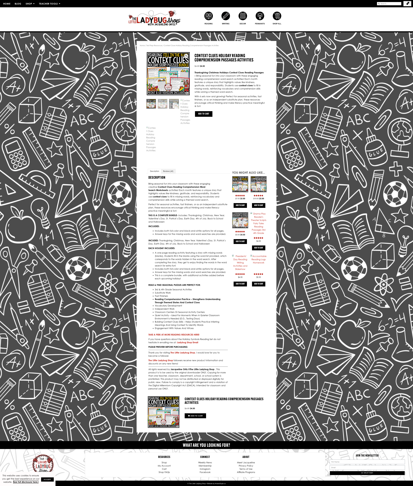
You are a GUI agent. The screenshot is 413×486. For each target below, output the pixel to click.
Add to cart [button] (240, 205)
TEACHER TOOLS (48, 3)
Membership (205, 465)
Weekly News (205, 462)
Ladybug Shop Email (187, 342)
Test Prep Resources (154, 45)
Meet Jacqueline (246, 462)
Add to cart (203, 114)
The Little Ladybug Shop (161, 360)
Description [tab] (154, 171)
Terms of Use (246, 469)
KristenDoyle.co (220, 483)
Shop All (277, 24)
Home (6, 3)
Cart (164, 469)
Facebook (205, 472)
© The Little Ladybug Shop (196, 483)
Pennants (260, 24)
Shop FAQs (164, 472)
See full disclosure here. (25, 482)
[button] (186, 56)
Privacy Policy (246, 465)
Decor (243, 24)
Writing (225, 24)
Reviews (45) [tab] (168, 171)
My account (164, 465)
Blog (18, 3)
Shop (29, 3)
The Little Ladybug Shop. (183, 352)
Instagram (205, 469)
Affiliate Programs (246, 472)
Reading (209, 24)
